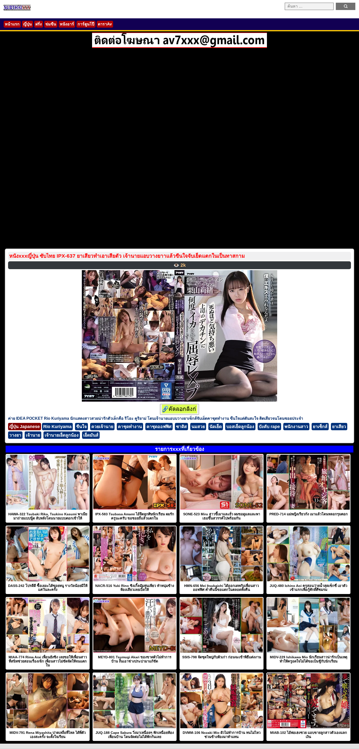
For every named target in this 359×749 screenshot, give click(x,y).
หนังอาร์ (67, 24)
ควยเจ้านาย (102, 426)
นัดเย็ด (216, 426)
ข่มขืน (50, 24)
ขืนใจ (81, 426)
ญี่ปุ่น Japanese (24, 426)
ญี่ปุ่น (27, 24)
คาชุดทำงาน (130, 426)
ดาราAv (105, 24)
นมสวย (198, 426)
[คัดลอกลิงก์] (179, 409)
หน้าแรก (12, 24)
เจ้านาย (33, 435)
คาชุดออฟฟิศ (159, 426)
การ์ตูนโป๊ (86, 24)
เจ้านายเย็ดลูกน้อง (62, 435)
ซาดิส (181, 426)
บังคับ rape (269, 426)
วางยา (15, 435)
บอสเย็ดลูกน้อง (240, 426)
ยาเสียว (339, 426)
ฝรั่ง (38, 24)
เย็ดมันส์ (90, 435)
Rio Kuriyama (57, 426)
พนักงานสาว (296, 426)
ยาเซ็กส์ (320, 426)
